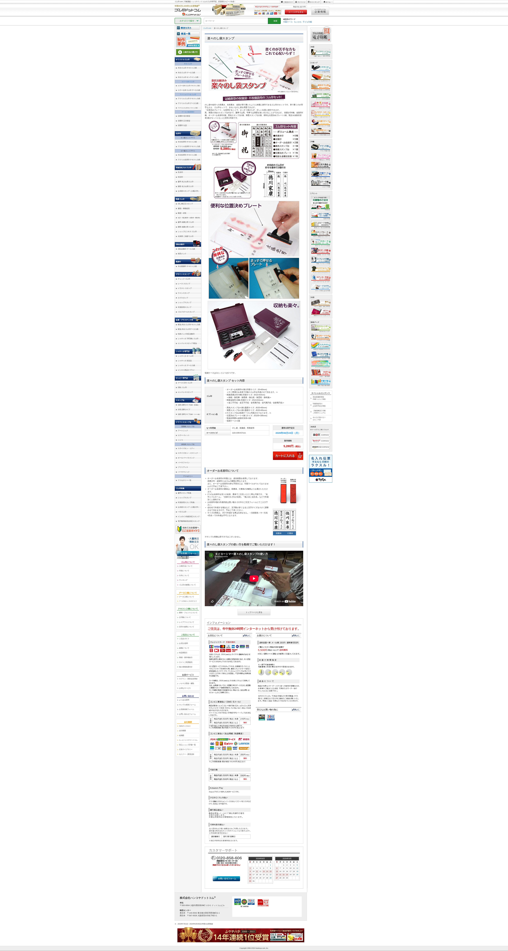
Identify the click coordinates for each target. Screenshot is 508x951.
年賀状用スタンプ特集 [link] (186, 502)
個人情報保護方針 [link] (185, 667)
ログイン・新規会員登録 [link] (188, 679)
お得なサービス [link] (185, 688)
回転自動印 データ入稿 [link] (186, 249)
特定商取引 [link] (183, 653)
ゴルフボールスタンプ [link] (186, 312)
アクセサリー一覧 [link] (184, 480)
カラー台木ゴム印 (188, 82)
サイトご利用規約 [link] (185, 662)
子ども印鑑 (307, 22)
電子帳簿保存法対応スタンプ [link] (188, 521)
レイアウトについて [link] (186, 622)
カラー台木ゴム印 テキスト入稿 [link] (189, 86)
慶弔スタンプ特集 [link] (184, 493)
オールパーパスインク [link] (186, 458)
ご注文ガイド (288, 2)
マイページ (301, 2)
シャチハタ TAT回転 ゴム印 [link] (188, 339)
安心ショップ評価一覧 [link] (187, 745)
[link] (188, 35)
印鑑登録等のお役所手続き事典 (319, 405)
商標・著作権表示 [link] (185, 657)
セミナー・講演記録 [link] (186, 754)
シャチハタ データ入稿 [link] (186, 365)
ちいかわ (297, 22)
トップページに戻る (254, 612)
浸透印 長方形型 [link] (184, 116)
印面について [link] (184, 571)
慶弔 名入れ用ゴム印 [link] (185, 182)
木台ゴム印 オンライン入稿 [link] (188, 77)
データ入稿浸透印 (188, 112)
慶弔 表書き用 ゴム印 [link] (186, 222)
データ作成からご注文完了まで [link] (188, 601)
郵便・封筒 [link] (182, 213)
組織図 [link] (181, 735)
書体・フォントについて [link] (188, 613)
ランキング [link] (183, 580)
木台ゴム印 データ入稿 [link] (186, 73)
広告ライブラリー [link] (185, 749)
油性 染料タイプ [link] (188, 414)
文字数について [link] (185, 617)
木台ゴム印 (188, 64)
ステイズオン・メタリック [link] (188, 453)
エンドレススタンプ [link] (185, 392)
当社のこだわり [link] (185, 726)
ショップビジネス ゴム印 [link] (187, 231)
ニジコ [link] (180, 440)
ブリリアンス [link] (183, 467)
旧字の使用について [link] (186, 627)
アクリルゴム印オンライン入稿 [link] (187, 108)
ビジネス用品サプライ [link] (186, 370)
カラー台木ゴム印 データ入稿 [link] (189, 90)
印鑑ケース (288, 22)
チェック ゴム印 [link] (184, 279)
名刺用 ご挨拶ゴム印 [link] (185, 236)
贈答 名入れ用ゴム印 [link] (185, 186)
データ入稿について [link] (186, 597)
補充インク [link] (182, 254)
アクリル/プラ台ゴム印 (188, 94)
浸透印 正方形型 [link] (184, 121)
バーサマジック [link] (184, 472)
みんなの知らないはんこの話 (319, 418)
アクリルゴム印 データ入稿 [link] (188, 103)
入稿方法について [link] (185, 566)
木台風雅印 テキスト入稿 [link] (187, 266)
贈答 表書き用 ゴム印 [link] (186, 227)
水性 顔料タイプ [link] (184, 409)
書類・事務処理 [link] (184, 208)
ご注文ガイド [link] (184, 639)
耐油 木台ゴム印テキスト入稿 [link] (189, 325)
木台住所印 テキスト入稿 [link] (187, 142)
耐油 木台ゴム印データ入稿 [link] (188, 329)
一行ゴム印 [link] (182, 512)
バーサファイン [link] (184, 463)
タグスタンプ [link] (183, 298)
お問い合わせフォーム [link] (187, 714)
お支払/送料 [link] (183, 643)
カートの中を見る (296, 12)
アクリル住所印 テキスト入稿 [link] (189, 146)
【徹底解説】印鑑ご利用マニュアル (319, 412)
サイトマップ (314, 2)
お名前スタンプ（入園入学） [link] (188, 191)
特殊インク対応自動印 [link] (186, 334)
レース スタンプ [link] (184, 284)
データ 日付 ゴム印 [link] (185, 383)
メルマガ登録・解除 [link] (186, 683)
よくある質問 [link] (184, 700)
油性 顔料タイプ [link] (188, 405)
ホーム (328, 2)
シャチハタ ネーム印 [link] (185, 356)
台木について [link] (184, 575)
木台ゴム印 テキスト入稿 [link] (187, 68)
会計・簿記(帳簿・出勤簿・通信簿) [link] (189, 217)
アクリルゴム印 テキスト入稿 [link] (189, 99)
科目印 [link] (180, 177)
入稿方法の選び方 (190, 52)
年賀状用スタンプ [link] (184, 307)
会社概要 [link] (182, 731)
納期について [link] (184, 648)
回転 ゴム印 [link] (182, 387)
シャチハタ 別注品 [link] (185, 361)
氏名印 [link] (180, 172)
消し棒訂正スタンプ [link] (185, 204)
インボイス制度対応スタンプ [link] (188, 517)
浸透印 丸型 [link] (182, 125)
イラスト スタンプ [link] (185, 288)
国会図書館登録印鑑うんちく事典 (319, 398)
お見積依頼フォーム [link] (186, 709)
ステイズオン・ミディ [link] (186, 448)
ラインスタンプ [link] (184, 293)
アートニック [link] (183, 431)
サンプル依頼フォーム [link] (187, 705)
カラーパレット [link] (184, 435)
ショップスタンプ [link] (184, 302)
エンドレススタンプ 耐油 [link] (187, 343)
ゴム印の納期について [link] (187, 585)
